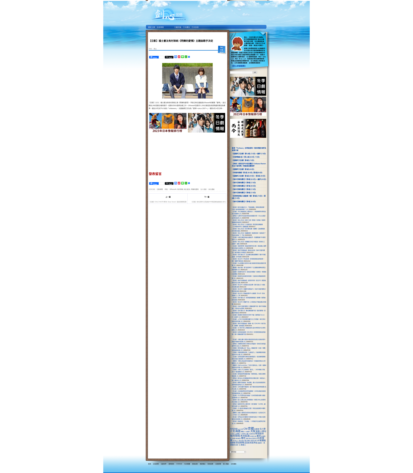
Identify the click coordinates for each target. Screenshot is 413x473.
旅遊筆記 (202, 464)
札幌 (255, 436)
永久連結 (211, 189)
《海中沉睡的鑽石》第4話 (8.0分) (244, 201)
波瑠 (247, 438)
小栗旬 (263, 431)
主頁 (151, 25)
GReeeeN (173, 189)
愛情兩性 (171, 464)
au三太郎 (240, 429)
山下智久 (232, 434)
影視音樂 (210, 464)
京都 (251, 428)
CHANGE (179, 464)
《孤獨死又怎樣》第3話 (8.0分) (243, 169)
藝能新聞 (160, 25)
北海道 (236, 431)
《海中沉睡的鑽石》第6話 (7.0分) (244, 192)
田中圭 (254, 438)
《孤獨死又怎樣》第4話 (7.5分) (243, 160)
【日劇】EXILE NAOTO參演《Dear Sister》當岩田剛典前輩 (167, 202)
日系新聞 (156, 464)
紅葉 (258, 441)
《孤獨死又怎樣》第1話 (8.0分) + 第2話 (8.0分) (248, 176)
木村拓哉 (245, 436)
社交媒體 (187, 464)
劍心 (155, 49)
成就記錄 (195, 464)
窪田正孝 (253, 441)
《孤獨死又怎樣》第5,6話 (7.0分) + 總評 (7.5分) (249, 154)
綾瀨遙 (263, 440)
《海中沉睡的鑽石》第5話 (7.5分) (244, 189)
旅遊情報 (168, 25)
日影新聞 (160, 189)
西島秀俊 (253, 443)
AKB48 (233, 428)
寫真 (258, 431)
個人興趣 (226, 464)
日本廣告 (186, 25)
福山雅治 (247, 441)
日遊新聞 (218, 464)
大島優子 (247, 431)
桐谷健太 (238, 438)
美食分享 (203, 25)
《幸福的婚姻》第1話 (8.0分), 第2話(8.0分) (247, 172)
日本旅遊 (195, 25)
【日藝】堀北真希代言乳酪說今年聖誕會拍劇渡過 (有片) (208, 202)
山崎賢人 (238, 434)
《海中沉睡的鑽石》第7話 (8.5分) (244, 186)
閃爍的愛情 (195, 189)
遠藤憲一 (260, 443)
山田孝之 (243, 434)
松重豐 (233, 438)
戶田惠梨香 (251, 434)
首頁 (149, 464)
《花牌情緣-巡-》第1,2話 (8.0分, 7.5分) (246, 157)
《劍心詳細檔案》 (239, 66)
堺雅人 (243, 431)
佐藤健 (256, 429)
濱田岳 (250, 438)
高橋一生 (237, 445)
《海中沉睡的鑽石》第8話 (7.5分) (244, 182)
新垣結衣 (259, 433)
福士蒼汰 (187, 189)
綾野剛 (233, 443)
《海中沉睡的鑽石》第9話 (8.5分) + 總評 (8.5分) (249, 179)
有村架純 (180, 189)
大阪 (252, 431)
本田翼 (252, 436)
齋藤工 (243, 445)
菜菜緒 (247, 443)
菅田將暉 (240, 443)
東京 (259, 436)
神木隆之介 (236, 440)
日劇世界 (177, 25)
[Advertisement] (168, 151)
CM (245, 428)
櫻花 (243, 438)
